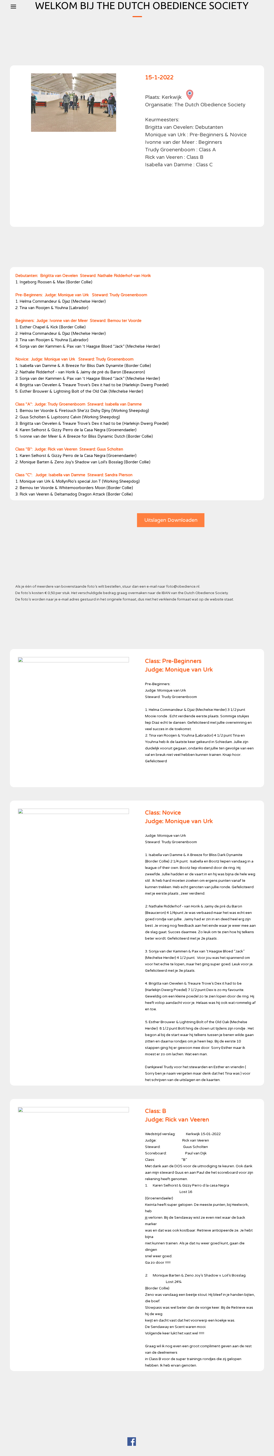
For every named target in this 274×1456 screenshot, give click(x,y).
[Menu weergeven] (13, 6)
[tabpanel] (200, 148)
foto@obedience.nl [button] (182, 586)
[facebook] (131, 1441)
